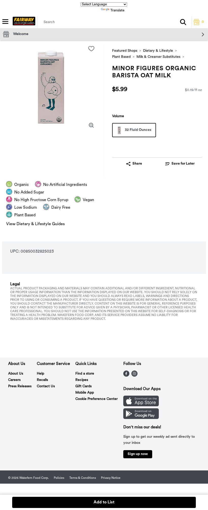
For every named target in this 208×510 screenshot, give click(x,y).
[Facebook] (126, 376)
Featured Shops (124, 51)
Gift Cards (83, 386)
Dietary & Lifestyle (158, 51)
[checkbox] (91, 49)
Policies (59, 478)
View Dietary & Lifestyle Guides (35, 224)
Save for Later (183, 164)
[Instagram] (134, 376)
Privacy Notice (110, 478)
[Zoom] (91, 125)
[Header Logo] (23, 22)
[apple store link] (141, 405)
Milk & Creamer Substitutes (158, 57)
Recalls (42, 380)
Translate (117, 10)
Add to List (104, 502)
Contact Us (46, 386)
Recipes (81, 380)
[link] (180, 164)
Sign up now (138, 454)
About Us (15, 374)
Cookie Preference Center (96, 399)
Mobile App (84, 393)
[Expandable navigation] (5, 21)
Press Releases (19, 386)
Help (40, 374)
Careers (14, 380)
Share (137, 164)
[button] (183, 22)
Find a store (84, 374)
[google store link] (141, 418)
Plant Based (121, 57)
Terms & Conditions (82, 478)
